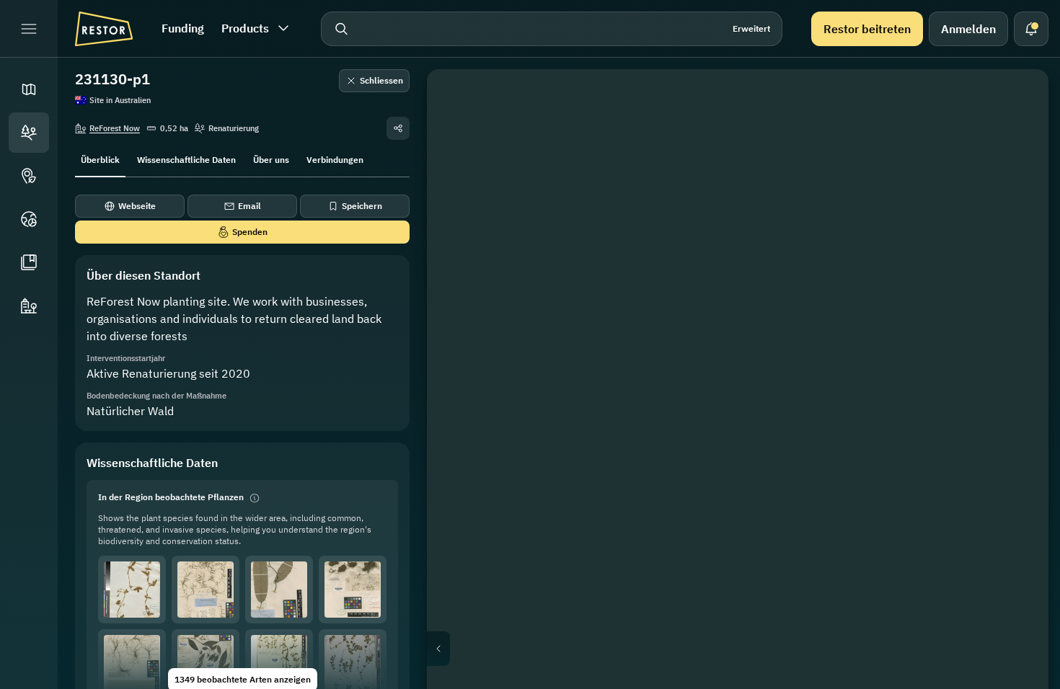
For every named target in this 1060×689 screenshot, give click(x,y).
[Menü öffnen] (29, 29)
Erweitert (751, 28)
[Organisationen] (29, 305)
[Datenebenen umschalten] (1016, 135)
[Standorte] (29, 132)
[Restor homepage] (104, 29)
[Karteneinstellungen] (1016, 170)
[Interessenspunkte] (29, 176)
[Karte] (29, 89)
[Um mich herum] (1016, 239)
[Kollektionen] (29, 262)
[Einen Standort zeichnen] (1016, 100)
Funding (183, 28)
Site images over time (749, 648)
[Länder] (29, 219)
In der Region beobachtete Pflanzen (171, 497)
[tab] (100, 158)
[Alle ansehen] (1016, 204)
